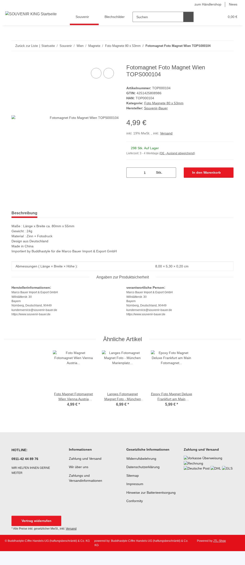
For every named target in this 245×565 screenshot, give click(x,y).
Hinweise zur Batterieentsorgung (151, 492)
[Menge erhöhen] (171, 172)
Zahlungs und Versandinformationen (85, 478)
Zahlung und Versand (85, 458)
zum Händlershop (208, 4)
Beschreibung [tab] (24, 213)
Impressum (134, 484)
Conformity (134, 501)
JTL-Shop (219, 541)
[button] (202, 17)
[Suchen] (188, 17)
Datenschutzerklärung (143, 467)
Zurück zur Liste (26, 46)
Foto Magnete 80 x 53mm (164, 103)
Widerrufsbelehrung (141, 458)
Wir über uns (78, 467)
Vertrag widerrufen (36, 521)
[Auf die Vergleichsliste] (96, 73)
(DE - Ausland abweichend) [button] (177, 153)
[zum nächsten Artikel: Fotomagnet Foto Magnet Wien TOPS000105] (228, 46)
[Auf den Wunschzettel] (108, 73)
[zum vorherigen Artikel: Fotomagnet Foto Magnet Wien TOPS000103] (218, 46)
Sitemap (132, 475)
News (233, 4)
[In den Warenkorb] (15, 61)
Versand (166, 133)
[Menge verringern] (132, 172)
